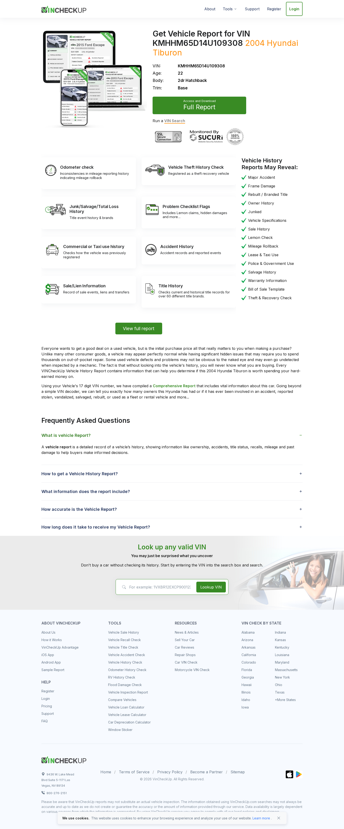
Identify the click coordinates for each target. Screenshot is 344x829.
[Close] (278, 818)
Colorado (249, 662)
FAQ (44, 721)
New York (282, 677)
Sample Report (52, 670)
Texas (280, 692)
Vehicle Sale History (123, 632)
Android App (51, 662)
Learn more (261, 818)
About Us (48, 632)
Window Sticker (120, 730)
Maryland (282, 662)
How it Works (51, 640)
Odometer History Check (127, 670)
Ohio (278, 685)
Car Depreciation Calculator (129, 722)
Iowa (245, 707)
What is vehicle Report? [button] (66, 435)
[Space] (63, 759)
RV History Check (121, 677)
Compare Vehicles (122, 700)
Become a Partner (206, 772)
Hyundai (282, 43)
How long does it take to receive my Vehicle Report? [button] (95, 527)
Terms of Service (134, 772)
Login (294, 9)
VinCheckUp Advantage (60, 647)
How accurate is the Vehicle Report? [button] (79, 509)
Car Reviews (184, 647)
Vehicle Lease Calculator (127, 715)
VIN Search (174, 120)
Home (105, 772)
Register (274, 9)
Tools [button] (228, 9)
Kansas (280, 640)
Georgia (248, 677)
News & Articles (187, 632)
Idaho (246, 700)
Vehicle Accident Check (126, 655)
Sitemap (238, 772)
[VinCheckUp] (63, 8)
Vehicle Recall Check (124, 640)
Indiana (280, 632)
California (249, 655)
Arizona (247, 640)
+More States (285, 700)
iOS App (47, 655)
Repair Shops (185, 655)
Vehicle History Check (125, 662)
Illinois (246, 692)
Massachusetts (286, 670)
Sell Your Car (185, 640)
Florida (247, 670)
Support (252, 9)
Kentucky (282, 647)
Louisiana (282, 655)
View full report (138, 328)
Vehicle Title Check (123, 647)
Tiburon (167, 52)
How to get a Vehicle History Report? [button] (79, 473)
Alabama (248, 632)
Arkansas (249, 647)
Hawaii (247, 685)
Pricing (46, 706)
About (209, 9)
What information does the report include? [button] (85, 491)
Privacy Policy (170, 772)
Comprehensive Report (174, 385)
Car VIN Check (186, 662)
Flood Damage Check (125, 685)
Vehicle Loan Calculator (126, 707)
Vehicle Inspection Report (128, 692)
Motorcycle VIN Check (192, 670)
